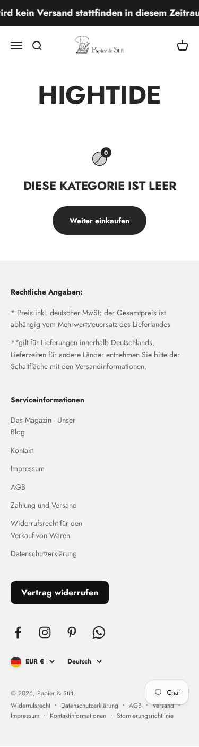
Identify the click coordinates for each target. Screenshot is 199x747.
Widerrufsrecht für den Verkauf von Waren (46, 529)
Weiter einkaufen (99, 220)
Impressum (28, 468)
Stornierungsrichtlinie (145, 715)
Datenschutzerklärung (44, 553)
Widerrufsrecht (30, 705)
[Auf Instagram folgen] (45, 632)
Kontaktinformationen (78, 715)
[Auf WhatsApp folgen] (99, 632)
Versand (163, 705)
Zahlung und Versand (44, 505)
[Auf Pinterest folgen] (72, 632)
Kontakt (22, 450)
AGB (18, 487)
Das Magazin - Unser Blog (43, 426)
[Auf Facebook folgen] (18, 632)
